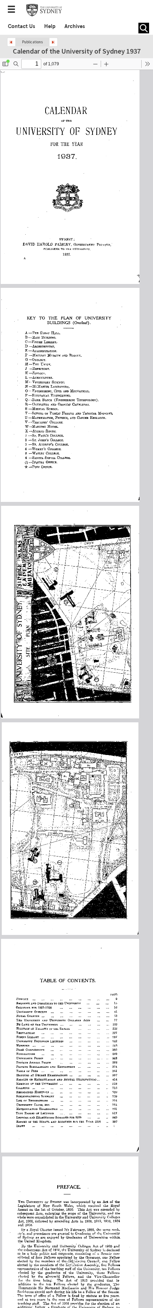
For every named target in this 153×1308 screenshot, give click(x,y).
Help (50, 26)
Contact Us (21, 26)
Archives (74, 26)
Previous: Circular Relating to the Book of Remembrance (11, 42)
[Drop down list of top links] (13, 10)
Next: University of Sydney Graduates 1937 (53, 42)
